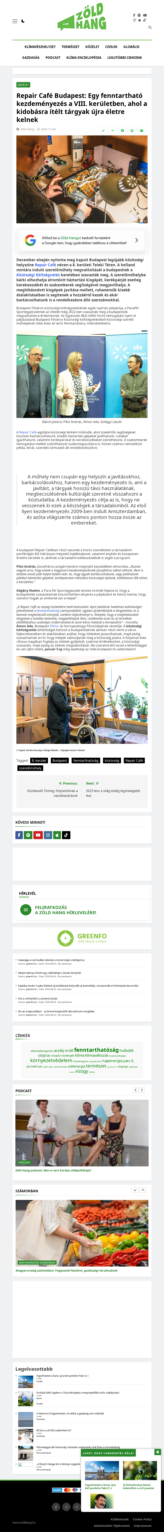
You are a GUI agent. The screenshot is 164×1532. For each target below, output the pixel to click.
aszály (59, 1050)
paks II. (128, 1061)
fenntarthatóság (48, 610)
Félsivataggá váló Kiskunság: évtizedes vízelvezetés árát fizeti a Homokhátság (78, 1447)
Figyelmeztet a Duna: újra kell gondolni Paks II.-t (100, 1486)
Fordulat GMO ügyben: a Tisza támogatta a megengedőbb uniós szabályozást (77, 1392)
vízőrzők (72, 1072)
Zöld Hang (27, 129)
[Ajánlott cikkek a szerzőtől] (103, 131)
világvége (122, 1066)
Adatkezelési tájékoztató (112, 1526)
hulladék (127, 1050)
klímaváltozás (97, 1055)
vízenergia (133, 1066)
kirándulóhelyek (117, 1055)
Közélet (92, 47)
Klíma (54, 626)
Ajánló (39, 1398)
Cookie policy (142, 1519)
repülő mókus (48, 1067)
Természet (70, 47)
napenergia (112, 1060)
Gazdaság (31, 57)
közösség (112, 760)
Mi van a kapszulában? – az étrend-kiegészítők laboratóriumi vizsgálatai (56, 1011)
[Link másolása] (113, 131)
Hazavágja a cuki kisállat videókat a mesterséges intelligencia (51, 960)
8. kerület (39, 760)
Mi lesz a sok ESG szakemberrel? (53, 1430)
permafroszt (34, 1066)
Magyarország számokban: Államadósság (45, 1270)
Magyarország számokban (37, 1262)
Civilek (111, 47)
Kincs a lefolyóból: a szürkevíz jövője (37, 998)
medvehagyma (80, 1061)
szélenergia (76, 1066)
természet (96, 1066)
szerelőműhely (30, 768)
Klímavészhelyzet (40, 47)
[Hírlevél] (142, 131)
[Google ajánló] (132, 131)
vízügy (81, 1071)
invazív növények (62, 1055)
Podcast (53, 57)
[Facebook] (122, 131)
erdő (69, 1050)
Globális (131, 47)
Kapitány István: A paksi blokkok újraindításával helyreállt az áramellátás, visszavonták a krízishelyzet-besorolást (78, 985)
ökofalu (92, 1072)
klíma (79, 1055)
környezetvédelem (51, 1060)
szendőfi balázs (60, 1066)
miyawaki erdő (95, 1061)
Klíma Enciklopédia (83, 57)
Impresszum (143, 1526)
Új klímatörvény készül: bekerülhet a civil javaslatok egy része (140, 1488)
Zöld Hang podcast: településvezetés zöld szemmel (51, 1170)
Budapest (60, 760)
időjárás (44, 1055)
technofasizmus (112, 1067)
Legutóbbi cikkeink (124, 57)
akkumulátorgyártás (42, 1051)
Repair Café (28, 432)
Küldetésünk (120, 1519)
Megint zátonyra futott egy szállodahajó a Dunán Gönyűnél (49, 972)
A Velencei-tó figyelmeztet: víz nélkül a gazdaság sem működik (70, 1413)
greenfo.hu (31, 963)
